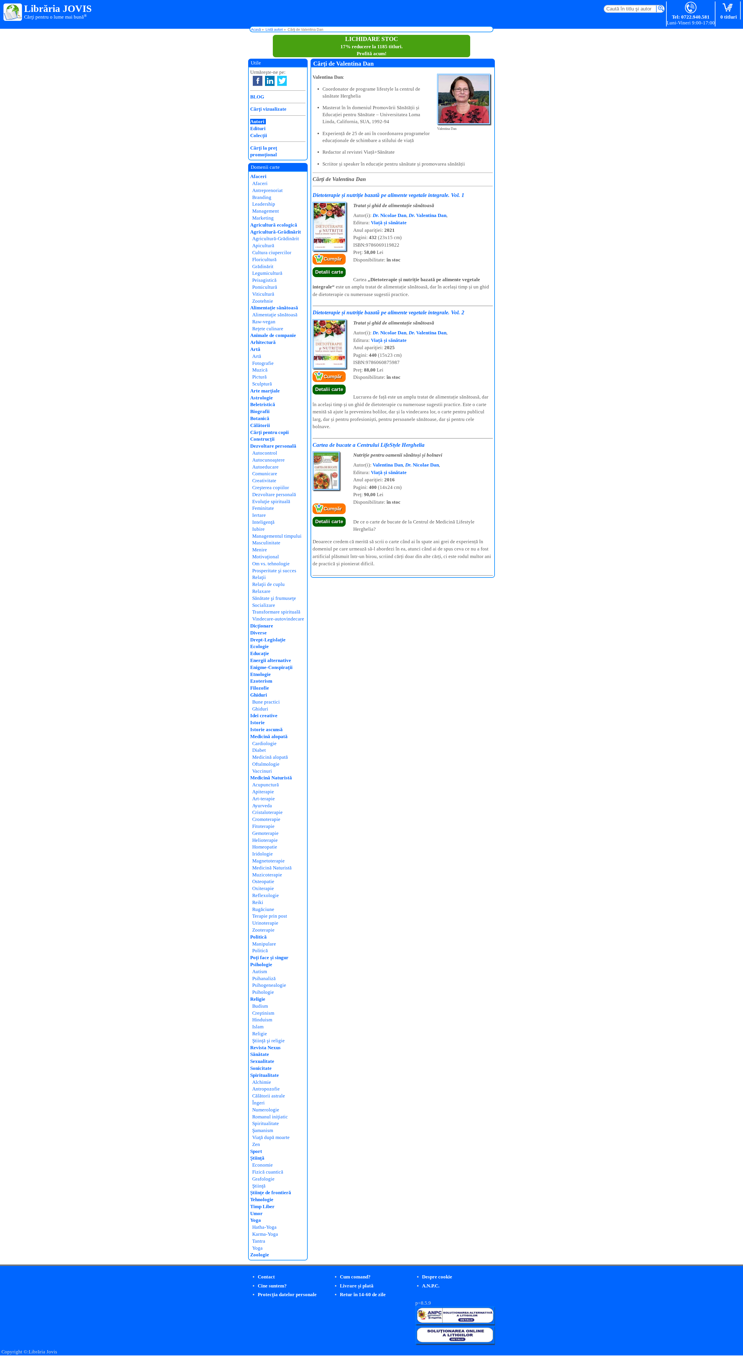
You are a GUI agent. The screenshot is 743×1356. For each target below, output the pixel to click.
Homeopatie (264, 847)
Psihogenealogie (269, 985)
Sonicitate (261, 1068)
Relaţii (259, 577)
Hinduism (262, 1020)
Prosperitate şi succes (274, 570)
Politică (258, 937)
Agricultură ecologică (273, 225)
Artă (255, 349)
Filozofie (259, 688)
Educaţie (259, 653)
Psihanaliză (264, 978)
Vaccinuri (262, 771)
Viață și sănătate (389, 222)
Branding (261, 197)
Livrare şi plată (357, 1286)
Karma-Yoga (265, 1234)
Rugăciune (263, 909)
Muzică (260, 370)
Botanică (259, 418)
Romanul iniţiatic (270, 1117)
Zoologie (259, 1255)
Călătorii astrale (268, 1096)
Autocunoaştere (268, 460)
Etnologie (260, 674)
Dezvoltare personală (273, 446)
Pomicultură (264, 287)
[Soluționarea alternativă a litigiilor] (455, 1322)
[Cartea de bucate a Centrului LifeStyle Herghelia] (326, 489)
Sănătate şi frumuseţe (274, 598)
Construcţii (262, 439)
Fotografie (263, 363)
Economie (262, 1165)
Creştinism (263, 1013)
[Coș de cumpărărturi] (729, 8)
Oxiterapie (263, 888)
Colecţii (258, 135)
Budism (260, 1006)
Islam (258, 1026)
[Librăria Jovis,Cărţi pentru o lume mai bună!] (12, 12)
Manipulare (264, 944)
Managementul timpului (277, 536)
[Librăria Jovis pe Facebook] (257, 81)
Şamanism (262, 1130)
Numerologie (265, 1110)
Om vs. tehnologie (271, 563)
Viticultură (263, 294)
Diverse (258, 633)
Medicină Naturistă (271, 778)
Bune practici (266, 702)
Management (265, 211)
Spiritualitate (264, 1075)
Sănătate (259, 1054)
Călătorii (260, 425)
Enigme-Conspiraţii (271, 667)
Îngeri (258, 1103)
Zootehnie (262, 301)
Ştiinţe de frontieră (270, 1192)
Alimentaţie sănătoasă (274, 308)
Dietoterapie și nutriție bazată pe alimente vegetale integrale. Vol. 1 (388, 195)
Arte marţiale (265, 391)
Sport (256, 1151)
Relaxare (261, 591)
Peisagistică (264, 280)
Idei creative (263, 715)
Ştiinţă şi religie (268, 1040)
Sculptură (262, 384)
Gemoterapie (265, 833)
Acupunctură (265, 785)
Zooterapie (263, 930)
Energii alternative (270, 660)
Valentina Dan (427, 215)
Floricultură (264, 259)
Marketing (263, 218)
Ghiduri (258, 695)
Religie (257, 999)
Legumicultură (267, 273)
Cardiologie (264, 743)
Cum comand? (355, 1277)
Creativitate (264, 480)
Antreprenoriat (267, 190)
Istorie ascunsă (266, 729)
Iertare (259, 515)
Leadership (263, 204)
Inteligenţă (263, 522)
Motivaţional (265, 556)
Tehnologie (261, 1199)
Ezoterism (261, 681)
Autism (259, 971)
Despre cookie (437, 1277)
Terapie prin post (269, 916)
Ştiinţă (257, 1158)
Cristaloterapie (267, 812)
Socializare (263, 605)
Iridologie (262, 854)
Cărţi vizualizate (268, 109)
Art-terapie (263, 798)
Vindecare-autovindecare (278, 619)
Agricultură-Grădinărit (275, 232)
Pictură (259, 377)
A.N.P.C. (430, 1286)
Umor (256, 1213)
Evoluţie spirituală (271, 501)
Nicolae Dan (389, 215)
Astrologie (261, 398)
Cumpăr (333, 259)
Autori (257, 121)
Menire (259, 550)
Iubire (258, 529)
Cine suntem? (272, 1286)
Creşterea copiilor (270, 487)
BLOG (257, 97)
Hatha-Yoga (264, 1227)
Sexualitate (262, 1061)
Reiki (257, 902)
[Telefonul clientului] (691, 8)
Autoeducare (265, 467)
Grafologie (263, 1179)
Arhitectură (263, 342)
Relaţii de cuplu (268, 584)
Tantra (258, 1241)
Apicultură (263, 245)
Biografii (260, 411)
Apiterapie (263, 791)
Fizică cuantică (267, 1172)
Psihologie (261, 964)
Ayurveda (262, 805)
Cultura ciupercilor (271, 252)
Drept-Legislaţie (268, 640)
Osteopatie (263, 881)
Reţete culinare (267, 328)
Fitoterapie (263, 826)
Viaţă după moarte (271, 1137)
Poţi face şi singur (269, 957)
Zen (256, 1144)
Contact (266, 1277)
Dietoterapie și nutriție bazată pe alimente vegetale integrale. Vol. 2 (388, 312)
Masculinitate (266, 543)
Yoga (255, 1220)
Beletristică (262, 404)
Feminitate (263, 508)
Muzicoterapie (267, 875)
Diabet (259, 750)
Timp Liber (262, 1206)
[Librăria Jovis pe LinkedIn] (270, 81)
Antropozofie (266, 1089)
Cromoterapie (266, 819)
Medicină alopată (269, 736)
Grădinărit (262, 266)
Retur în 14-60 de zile (363, 1294)
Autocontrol (264, 453)
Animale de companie (273, 335)
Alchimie (261, 1082)
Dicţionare (261, 626)
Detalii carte (329, 272)
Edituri (258, 128)
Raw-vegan (263, 321)
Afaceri (258, 176)
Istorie (257, 722)
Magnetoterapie (268, 861)
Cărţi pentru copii (269, 432)
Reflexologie (265, 895)
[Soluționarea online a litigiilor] (455, 1342)
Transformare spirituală (276, 612)
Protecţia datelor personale (287, 1294)
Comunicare (264, 473)
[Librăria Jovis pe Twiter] (282, 81)
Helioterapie (265, 840)
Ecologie (259, 646)
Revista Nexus (265, 1047)
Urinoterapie (265, 923)
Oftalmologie (265, 764)
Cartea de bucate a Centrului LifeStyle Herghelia (369, 445)
